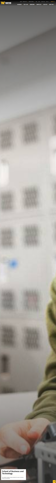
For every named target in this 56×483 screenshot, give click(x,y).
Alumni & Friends (31, 1)
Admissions (32, 4)
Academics (19, 4)
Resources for (25, 1)
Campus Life (38, 4)
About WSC (51, 4)
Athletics (45, 4)
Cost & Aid (26, 4)
